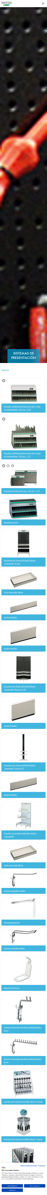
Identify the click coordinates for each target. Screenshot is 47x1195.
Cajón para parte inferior (13, 592)
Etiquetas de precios (12, 922)
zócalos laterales (10, 648)
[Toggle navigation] (43, 3)
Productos (5, 370)
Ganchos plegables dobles (14, 948)
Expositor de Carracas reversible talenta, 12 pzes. (23, 1139)
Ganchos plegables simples (14, 891)
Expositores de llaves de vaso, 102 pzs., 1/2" (22, 491)
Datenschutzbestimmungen (28, 1165)
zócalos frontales (10, 617)
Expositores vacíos (11, 522)
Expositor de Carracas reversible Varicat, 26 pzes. (23, 1101)
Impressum (42, 1165)
